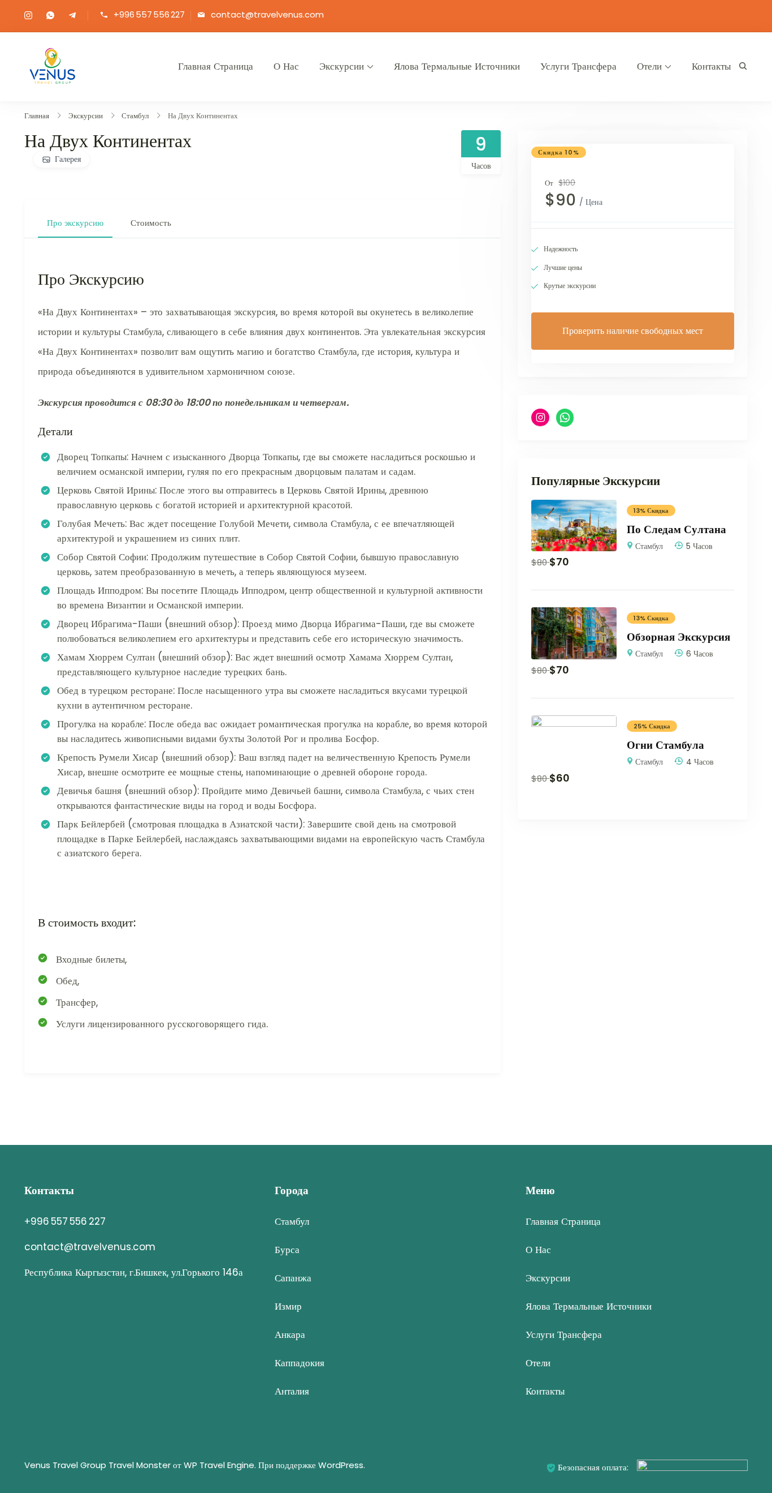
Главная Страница (215, 66)
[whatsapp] (50, 16)
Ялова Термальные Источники (457, 66)
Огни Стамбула (665, 745)
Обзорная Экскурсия (678, 637)
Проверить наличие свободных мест (632, 330)
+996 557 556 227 (149, 15)
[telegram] (72, 16)
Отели (649, 66)
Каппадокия (299, 1363)
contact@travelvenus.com (267, 15)
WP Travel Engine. (220, 1465)
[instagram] (28, 16)
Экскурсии (341, 66)
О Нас (286, 66)
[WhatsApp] (565, 418)
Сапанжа (293, 1278)
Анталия (292, 1391)
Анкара (290, 1334)
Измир (288, 1306)
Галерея (68, 159)
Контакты (711, 66)
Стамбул (649, 546)
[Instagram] (540, 418)
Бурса (287, 1249)
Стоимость (151, 223)
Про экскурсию (75, 223)
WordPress (340, 1465)
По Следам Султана (676, 529)
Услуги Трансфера (578, 66)
